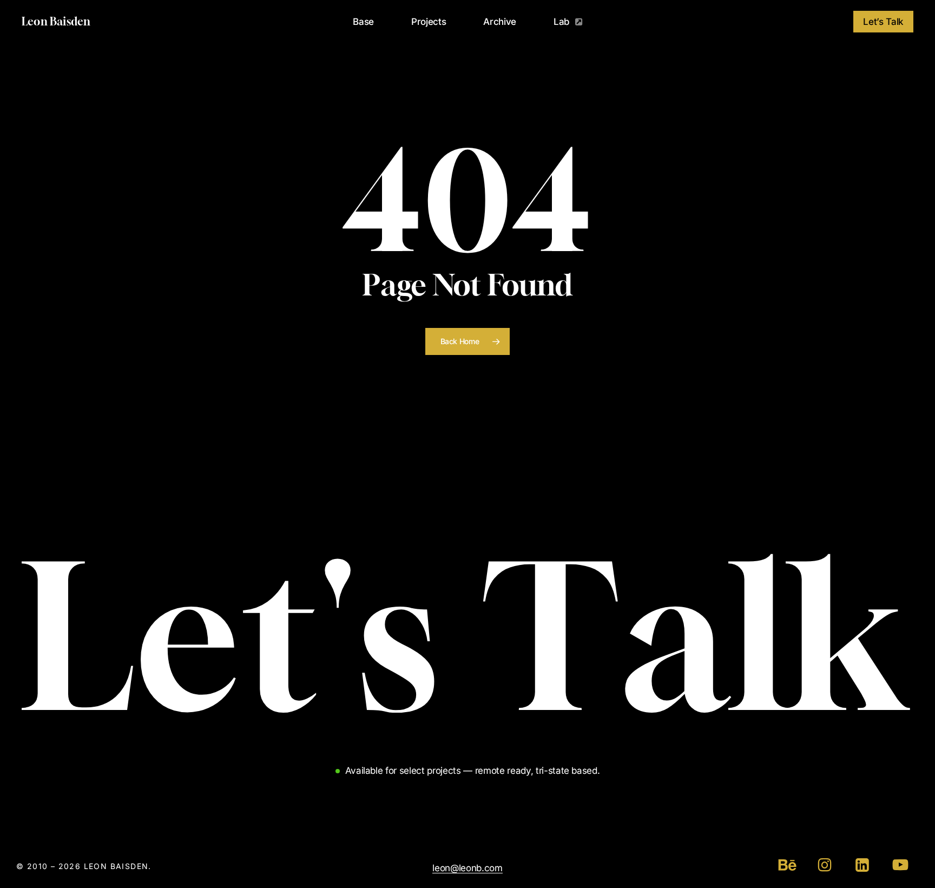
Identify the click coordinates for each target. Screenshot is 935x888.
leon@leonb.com (467, 868)
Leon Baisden (56, 21)
